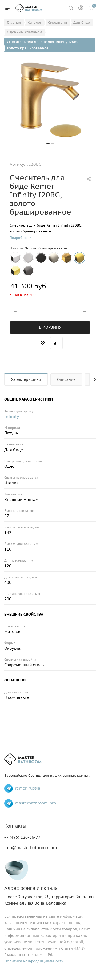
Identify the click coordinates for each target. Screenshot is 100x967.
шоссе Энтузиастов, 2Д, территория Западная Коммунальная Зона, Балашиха (49, 896)
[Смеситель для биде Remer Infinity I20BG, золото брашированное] (50, 99)
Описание (66, 379)
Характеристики (26, 379)
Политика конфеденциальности (34, 961)
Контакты (15, 826)
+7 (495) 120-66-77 (22, 837)
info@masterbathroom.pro (30, 847)
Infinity (11, 416)
